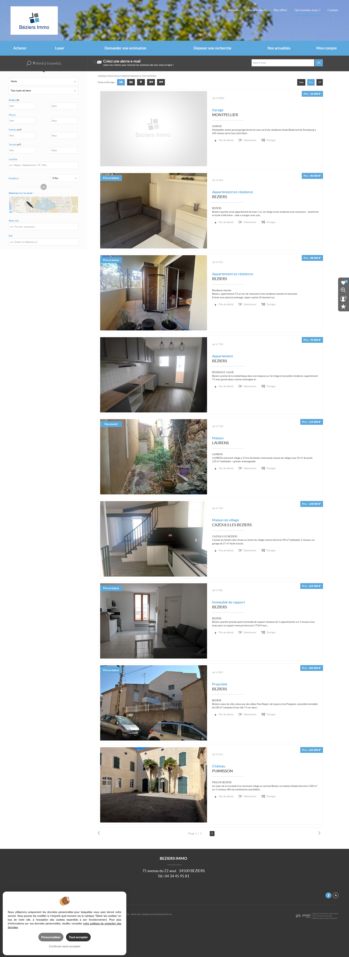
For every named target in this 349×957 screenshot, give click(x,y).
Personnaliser (51, 937)
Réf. (11, 235)
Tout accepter (78, 937)
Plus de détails (226, 140)
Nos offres (280, 10)
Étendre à (14, 178)
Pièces (12, 115)
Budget (12, 100)
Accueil (233, 10)
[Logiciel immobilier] (303, 916)
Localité (13, 159)
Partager (271, 140)
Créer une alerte (255, 10)
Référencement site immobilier (324, 918)
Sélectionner (250, 140)
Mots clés (14, 220)
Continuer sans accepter (64, 946)
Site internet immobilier (322, 916)
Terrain (15, 144)
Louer (59, 48)
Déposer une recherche (212, 48)
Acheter (20, 48)
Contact (333, 10)
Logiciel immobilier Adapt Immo (325, 913)
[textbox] (43, 165)
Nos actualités (279, 48)
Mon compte (326, 48)
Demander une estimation (125, 48)
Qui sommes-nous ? (307, 10)
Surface (15, 129)
